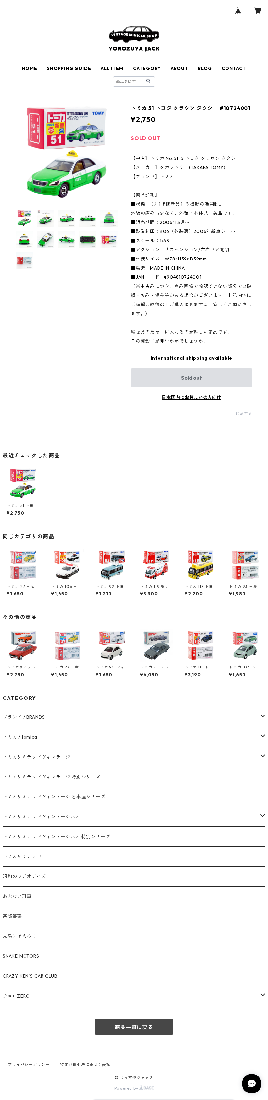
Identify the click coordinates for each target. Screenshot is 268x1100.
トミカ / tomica (20, 737)
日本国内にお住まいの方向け (191, 397)
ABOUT (179, 68)
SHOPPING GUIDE (69, 68)
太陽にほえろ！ (20, 936)
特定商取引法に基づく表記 (85, 1064)
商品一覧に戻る (134, 1027)
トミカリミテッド (22, 856)
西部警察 (12, 916)
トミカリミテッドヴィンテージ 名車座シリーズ (54, 797)
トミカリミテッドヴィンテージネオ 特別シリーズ (56, 837)
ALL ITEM (112, 68)
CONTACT (234, 68)
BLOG (205, 68)
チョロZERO (16, 996)
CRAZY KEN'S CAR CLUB (30, 976)
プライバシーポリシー (29, 1064)
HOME (29, 68)
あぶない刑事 (17, 896)
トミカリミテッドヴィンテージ (36, 757)
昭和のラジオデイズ (24, 876)
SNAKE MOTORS (21, 956)
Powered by (127, 1088)
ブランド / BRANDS (24, 717)
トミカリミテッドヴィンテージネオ (41, 817)
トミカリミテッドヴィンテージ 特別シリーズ (52, 777)
